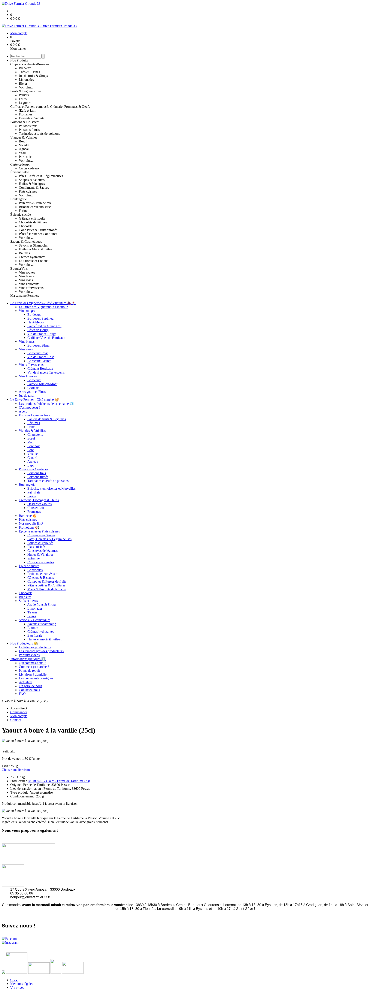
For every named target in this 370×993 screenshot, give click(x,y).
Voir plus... (26, 87)
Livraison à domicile (32, 674)
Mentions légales (21, 984)
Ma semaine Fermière (24, 295)
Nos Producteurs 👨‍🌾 (24, 643)
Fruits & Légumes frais (25, 91)
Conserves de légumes (42, 550)
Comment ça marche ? (34, 666)
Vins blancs (26, 276)
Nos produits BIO (31, 523)
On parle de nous (30, 686)
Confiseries (35, 570)
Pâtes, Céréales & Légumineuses (41, 176)
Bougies (15, 268)
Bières (23, 83)
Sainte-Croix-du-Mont (42, 384)
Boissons (43, 64)
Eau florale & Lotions (33, 261)
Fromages (25, 114)
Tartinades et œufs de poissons (39, 133)
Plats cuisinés (28, 191)
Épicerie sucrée (20, 214)
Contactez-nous (29, 690)
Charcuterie (35, 434)
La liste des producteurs (35, 647)
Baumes (24, 253)
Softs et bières (28, 601)
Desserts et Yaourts (31, 118)
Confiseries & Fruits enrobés (38, 230)
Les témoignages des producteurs (41, 651)
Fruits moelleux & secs (42, 574)
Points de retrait (29, 670)
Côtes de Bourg (38, 330)
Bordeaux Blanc (38, 345)
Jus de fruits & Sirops (33, 76)
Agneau (24, 149)
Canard (32, 457)
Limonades (26, 79)
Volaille (24, 145)
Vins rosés (26, 280)
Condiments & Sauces (34, 187)
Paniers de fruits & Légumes (46, 419)
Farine (23, 210)
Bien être (25, 597)
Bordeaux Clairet (39, 361)
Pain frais (33, 492)
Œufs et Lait (27, 110)
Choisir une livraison (16, 770)
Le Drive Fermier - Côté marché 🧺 (34, 399)
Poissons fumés (29, 130)
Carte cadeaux (20, 164)
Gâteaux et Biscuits (32, 218)
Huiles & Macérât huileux (36, 249)
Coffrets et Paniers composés (30, 106)
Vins (24, 268)
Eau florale (34, 635)
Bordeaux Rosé (37, 353)
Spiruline (33, 558)
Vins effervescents (31, 288)
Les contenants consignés (36, 678)
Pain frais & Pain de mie (35, 203)
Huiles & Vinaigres (32, 183)
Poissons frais (28, 126)
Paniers (24, 95)
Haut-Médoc (36, 322)
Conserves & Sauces (41, 535)
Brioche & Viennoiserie (35, 207)
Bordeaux (34, 314)
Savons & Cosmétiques (26, 241)
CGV (14, 980)
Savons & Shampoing (33, 245)
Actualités (25, 682)
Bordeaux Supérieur (41, 318)
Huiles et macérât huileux (44, 639)
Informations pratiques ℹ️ (28, 659)
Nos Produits (19, 60)
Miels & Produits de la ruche (46, 589)
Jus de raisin (27, 395)
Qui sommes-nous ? (32, 663)
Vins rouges (27, 272)
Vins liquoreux (29, 284)
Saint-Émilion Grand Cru (44, 326)
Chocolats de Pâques (33, 222)
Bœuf (23, 141)
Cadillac (33, 388)
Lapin (31, 465)
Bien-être (25, 68)
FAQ (22, 693)
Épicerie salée (19, 172)
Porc (30, 450)
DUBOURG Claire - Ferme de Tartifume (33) (59, 781)
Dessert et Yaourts (39, 504)
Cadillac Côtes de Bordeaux (46, 337)
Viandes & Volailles (23, 137)
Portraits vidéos (29, 655)
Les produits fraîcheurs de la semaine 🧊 (46, 403)
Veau (22, 153)
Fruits (23, 99)
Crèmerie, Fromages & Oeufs (70, 106)
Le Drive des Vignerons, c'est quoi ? (43, 307)
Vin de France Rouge (41, 334)
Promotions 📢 (29, 527)
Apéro (23, 411)
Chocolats (25, 226)
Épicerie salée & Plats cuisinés (39, 531)
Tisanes (32, 612)
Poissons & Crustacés (24, 122)
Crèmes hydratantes (32, 257)
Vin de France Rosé (40, 357)
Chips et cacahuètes (23, 64)
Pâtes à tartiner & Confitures (38, 234)
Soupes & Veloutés (32, 180)
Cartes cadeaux (29, 168)
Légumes (25, 103)
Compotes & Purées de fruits (46, 581)
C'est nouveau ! (29, 407)
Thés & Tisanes (29, 72)
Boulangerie (18, 199)
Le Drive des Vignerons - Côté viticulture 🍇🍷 (43, 303)
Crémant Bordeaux (40, 368)
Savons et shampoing (41, 624)
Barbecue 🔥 (28, 515)
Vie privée (17, 987)
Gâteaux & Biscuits (40, 577)
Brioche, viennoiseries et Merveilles (51, 488)
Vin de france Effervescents (46, 372)
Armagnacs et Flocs (32, 391)
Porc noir (25, 157)
